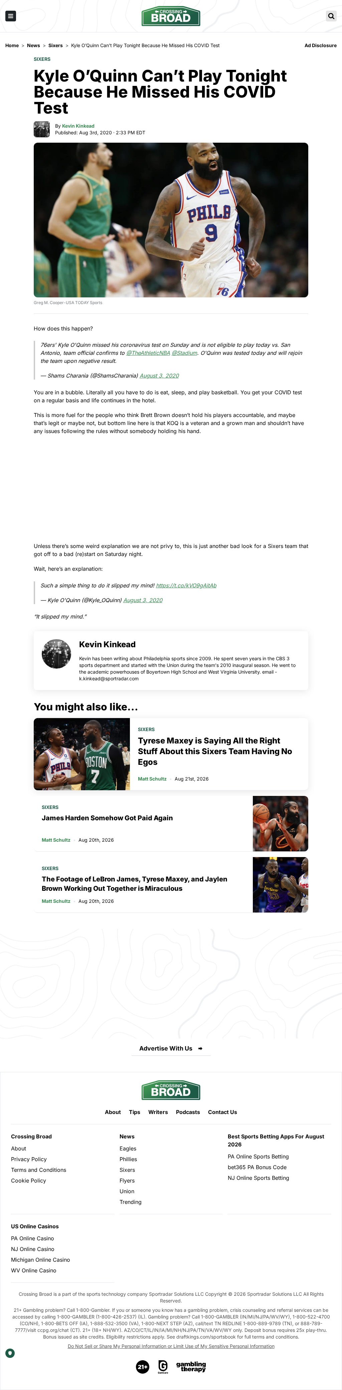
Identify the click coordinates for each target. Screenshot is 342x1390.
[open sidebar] (10, 16)
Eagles (128, 1148)
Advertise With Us (165, 1048)
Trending (131, 1202)
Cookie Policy (28, 1180)
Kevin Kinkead (78, 126)
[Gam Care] (163, 1367)
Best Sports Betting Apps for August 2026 (276, 1140)
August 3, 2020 (159, 375)
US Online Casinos (35, 1226)
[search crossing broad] (331, 16)
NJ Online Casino (32, 1249)
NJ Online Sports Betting (258, 1177)
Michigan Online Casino (40, 1259)
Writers (158, 1112)
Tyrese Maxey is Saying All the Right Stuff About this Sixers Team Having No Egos (215, 751)
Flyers (127, 1180)
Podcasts (188, 1112)
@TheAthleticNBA (148, 353)
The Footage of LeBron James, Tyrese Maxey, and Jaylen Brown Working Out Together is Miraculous (134, 883)
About (113, 1112)
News (127, 1136)
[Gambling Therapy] (191, 1367)
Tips (134, 1112)
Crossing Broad (31, 1136)
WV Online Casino (33, 1270)
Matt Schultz (152, 779)
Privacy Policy (29, 1159)
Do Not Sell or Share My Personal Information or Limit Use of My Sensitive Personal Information (171, 1346)
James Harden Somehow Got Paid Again (107, 818)
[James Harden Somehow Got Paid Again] (280, 823)
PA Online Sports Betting (258, 1156)
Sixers (42, 59)
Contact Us (222, 1112)
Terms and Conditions (38, 1169)
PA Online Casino (32, 1238)
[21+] (143, 1367)
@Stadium (184, 353)
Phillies (128, 1159)
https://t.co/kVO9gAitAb (186, 585)
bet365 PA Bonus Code (257, 1167)
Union (127, 1191)
